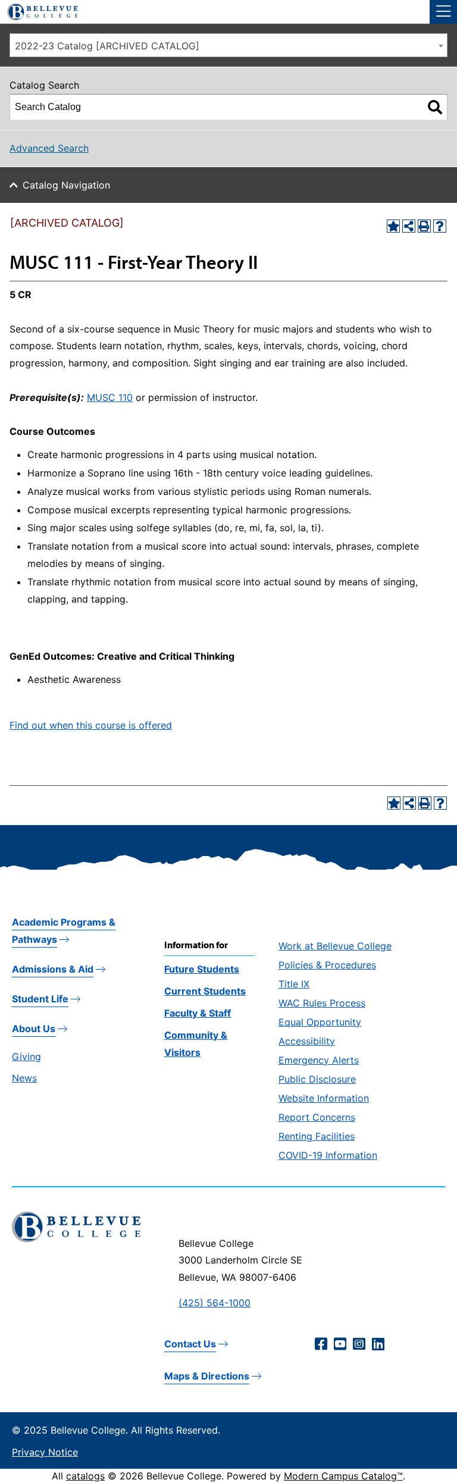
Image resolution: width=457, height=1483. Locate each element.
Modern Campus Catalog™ (343, 1476)
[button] (443, 12)
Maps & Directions (206, 1376)
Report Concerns (316, 1117)
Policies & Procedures (327, 965)
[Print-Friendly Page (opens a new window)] (424, 226)
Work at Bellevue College (335, 946)
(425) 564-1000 (215, 1303)
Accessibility (306, 1041)
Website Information (323, 1098)
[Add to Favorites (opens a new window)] (393, 226)
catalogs (85, 1476)
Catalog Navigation (66, 185)
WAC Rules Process (321, 1003)
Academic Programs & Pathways (63, 930)
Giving (26, 1056)
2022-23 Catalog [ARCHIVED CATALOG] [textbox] (107, 46)
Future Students (201, 969)
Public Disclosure (317, 1079)
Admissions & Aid (52, 969)
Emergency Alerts (318, 1060)
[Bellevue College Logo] (38, 10)
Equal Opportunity (319, 1022)
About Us (33, 1028)
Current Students (205, 991)
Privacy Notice (45, 1452)
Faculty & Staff (197, 1013)
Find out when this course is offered (91, 725)
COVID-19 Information (327, 1155)
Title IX (293, 984)
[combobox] (228, 45)
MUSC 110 (110, 397)
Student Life (40, 999)
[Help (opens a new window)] (439, 226)
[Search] (434, 107)
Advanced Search (49, 148)
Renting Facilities (316, 1136)
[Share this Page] (408, 226)
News (24, 1078)
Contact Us (190, 1344)
